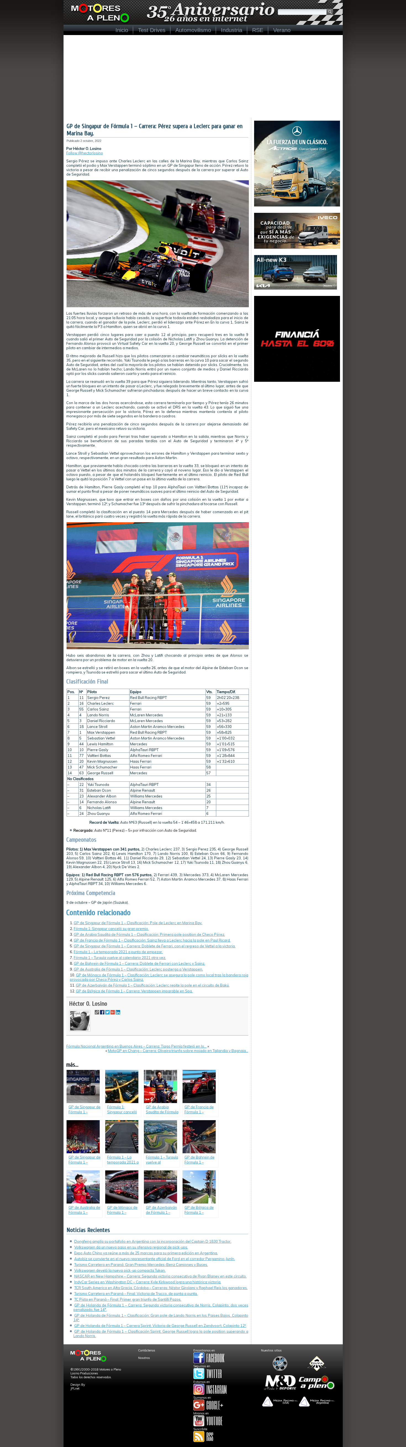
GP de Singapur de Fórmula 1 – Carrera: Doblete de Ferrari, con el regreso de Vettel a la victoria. (155, 946)
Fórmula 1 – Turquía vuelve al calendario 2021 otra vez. (120, 957)
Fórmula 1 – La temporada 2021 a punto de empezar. (118, 952)
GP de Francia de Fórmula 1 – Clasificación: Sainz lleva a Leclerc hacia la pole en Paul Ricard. (152, 940)
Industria (231, 30)
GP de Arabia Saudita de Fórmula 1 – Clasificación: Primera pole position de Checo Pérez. (149, 934)
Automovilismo (193, 30)
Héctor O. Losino (88, 1003)
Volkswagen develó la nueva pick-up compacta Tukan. (120, 1270)
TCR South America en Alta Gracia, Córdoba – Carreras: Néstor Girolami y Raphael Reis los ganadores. (161, 1288)
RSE (257, 30)
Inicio (121, 30)
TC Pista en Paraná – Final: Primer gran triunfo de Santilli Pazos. (127, 1299)
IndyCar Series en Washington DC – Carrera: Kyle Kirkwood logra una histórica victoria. (147, 1282)
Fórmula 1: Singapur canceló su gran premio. (111, 928)
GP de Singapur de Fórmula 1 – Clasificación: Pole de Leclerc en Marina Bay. (138, 923)
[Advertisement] (203, 76)
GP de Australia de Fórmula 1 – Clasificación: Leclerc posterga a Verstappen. (138, 969)
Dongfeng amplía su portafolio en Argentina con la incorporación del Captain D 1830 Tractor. (152, 1241)
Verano (282, 30)
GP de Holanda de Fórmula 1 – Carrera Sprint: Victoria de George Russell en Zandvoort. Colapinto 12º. (160, 1325)
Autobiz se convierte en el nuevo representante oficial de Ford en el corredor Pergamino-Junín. (154, 1259)
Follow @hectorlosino (84, 153)
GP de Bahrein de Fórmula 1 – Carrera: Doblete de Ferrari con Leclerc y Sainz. (139, 963)
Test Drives (151, 30)
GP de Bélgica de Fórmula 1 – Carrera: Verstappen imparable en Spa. (134, 991)
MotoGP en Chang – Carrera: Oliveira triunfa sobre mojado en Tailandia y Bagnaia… (178, 1050)
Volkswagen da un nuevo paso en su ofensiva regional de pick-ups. (131, 1247)
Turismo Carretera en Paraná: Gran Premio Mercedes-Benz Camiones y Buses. (141, 1264)
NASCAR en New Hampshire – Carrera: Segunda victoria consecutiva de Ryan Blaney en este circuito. (160, 1276)
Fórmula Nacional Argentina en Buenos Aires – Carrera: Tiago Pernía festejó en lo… (136, 1046)
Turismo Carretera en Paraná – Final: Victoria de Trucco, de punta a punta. (136, 1293)
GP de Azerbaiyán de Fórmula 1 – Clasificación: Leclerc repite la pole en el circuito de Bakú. (153, 985)
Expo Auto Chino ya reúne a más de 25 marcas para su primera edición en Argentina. (146, 1253)
